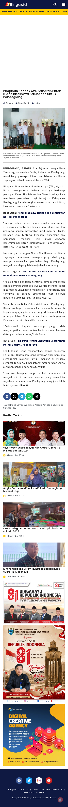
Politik (40, 11)
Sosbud (30, 11)
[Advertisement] (34, 50)
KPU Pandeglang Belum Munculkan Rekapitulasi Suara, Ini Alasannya (32, 570)
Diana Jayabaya (19, 405)
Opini (49, 11)
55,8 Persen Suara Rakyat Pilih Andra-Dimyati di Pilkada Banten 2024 (32, 449)
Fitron (31, 405)
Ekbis (21, 11)
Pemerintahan (9, 11)
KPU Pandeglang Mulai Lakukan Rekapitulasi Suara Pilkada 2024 (33, 530)
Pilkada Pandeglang (45, 405)
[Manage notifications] (60, 799)
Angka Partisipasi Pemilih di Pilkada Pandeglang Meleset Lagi (32, 489)
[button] (55, 4)
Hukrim (57, 11)
